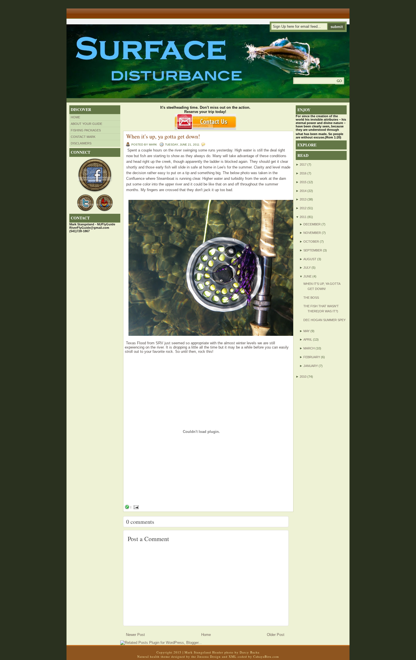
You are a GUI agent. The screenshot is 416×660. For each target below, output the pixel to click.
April (307, 339)
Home (75, 117)
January (310, 366)
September (312, 250)
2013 (303, 199)
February (311, 357)
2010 (303, 376)
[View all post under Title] (87, 11)
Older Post (275, 635)
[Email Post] (135, 507)
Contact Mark (83, 136)
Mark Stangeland (198, 652)
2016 (303, 173)
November (312, 232)
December (312, 224)
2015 (303, 182)
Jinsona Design (209, 656)
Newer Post (135, 635)
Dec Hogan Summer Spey (324, 320)
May (306, 331)
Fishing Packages (86, 130)
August (309, 259)
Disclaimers (81, 143)
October (311, 241)
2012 (303, 208)
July (307, 267)
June (307, 276)
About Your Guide (86, 123)
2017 (303, 164)
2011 (303, 217)
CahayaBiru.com (266, 656)
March (309, 348)
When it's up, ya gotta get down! (163, 136)
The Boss (311, 297)
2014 (303, 191)
